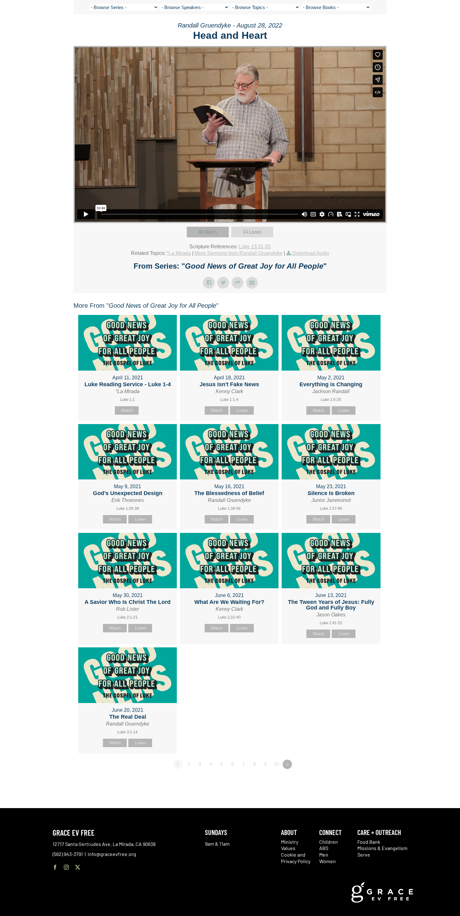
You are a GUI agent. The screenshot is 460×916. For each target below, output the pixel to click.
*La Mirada (179, 253)
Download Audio (310, 253)
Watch (210, 232)
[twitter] (77, 867)
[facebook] (55, 867)
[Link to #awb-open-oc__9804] (450, 29)
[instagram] (66, 867)
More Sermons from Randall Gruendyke (239, 253)
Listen (255, 232)
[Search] (435, 29)
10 (276, 764)
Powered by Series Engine (363, 781)
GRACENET (420, 28)
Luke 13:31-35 (255, 246)
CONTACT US (394, 28)
